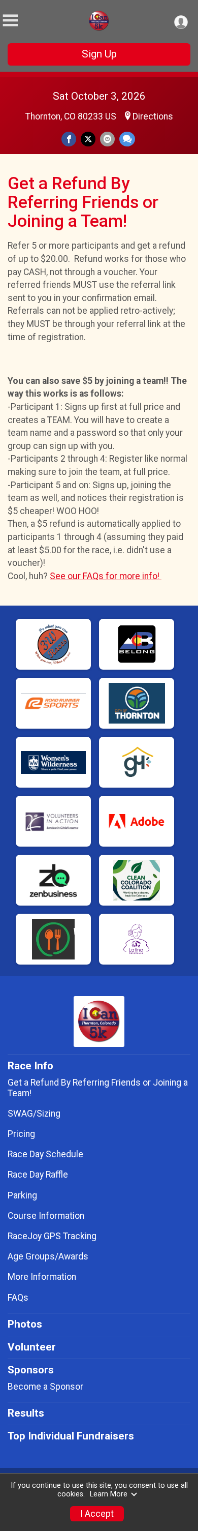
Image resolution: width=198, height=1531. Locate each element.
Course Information (46, 1216)
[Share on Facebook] (68, 139)
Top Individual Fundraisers (71, 1436)
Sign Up (99, 54)
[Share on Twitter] (88, 139)
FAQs (18, 1298)
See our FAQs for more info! (105, 576)
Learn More (108, 1494)
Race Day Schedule (45, 1154)
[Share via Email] (107, 139)
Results (26, 1413)
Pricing (21, 1134)
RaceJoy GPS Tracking (52, 1236)
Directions (153, 116)
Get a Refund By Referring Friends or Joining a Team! (98, 1087)
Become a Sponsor (45, 1387)
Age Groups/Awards (48, 1256)
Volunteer (32, 1347)
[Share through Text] (127, 139)
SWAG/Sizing (34, 1113)
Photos (25, 1324)
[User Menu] (181, 22)
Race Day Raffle (38, 1174)
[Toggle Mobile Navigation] (10, 20)
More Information (42, 1277)
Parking (22, 1195)
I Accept (97, 1514)
